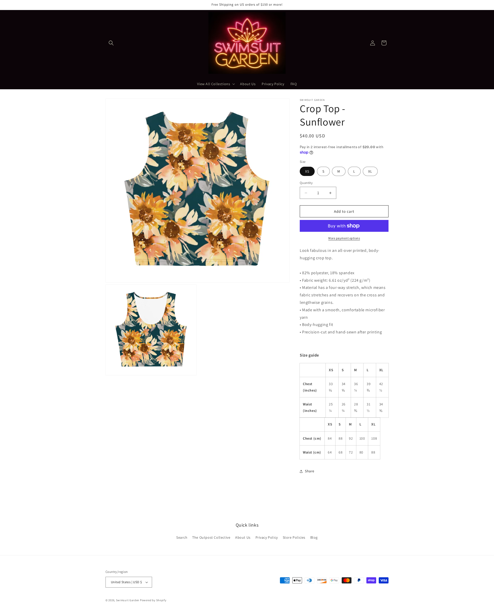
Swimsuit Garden (127, 600)
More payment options (344, 238)
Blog (314, 537)
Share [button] (309, 471)
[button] (111, 43)
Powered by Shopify (153, 600)
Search (182, 537)
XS (307, 171)
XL (370, 171)
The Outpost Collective (211, 537)
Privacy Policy (266, 537)
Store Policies (294, 537)
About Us (243, 537)
